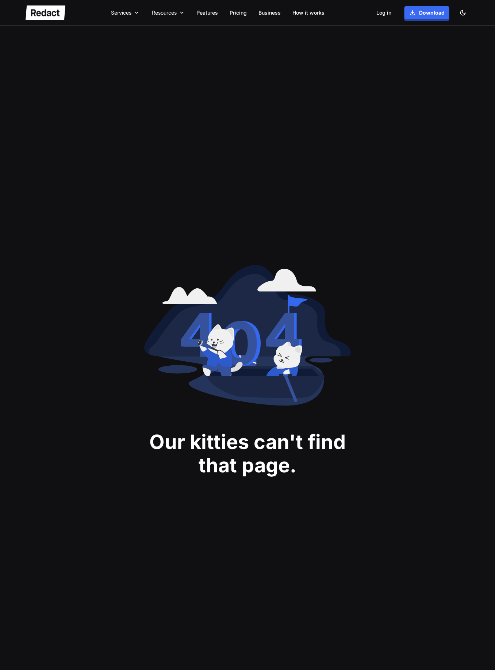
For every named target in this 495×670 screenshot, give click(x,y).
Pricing (238, 12)
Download (432, 12)
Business (269, 12)
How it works (308, 12)
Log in (383, 12)
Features (207, 12)
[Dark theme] (462, 12)
